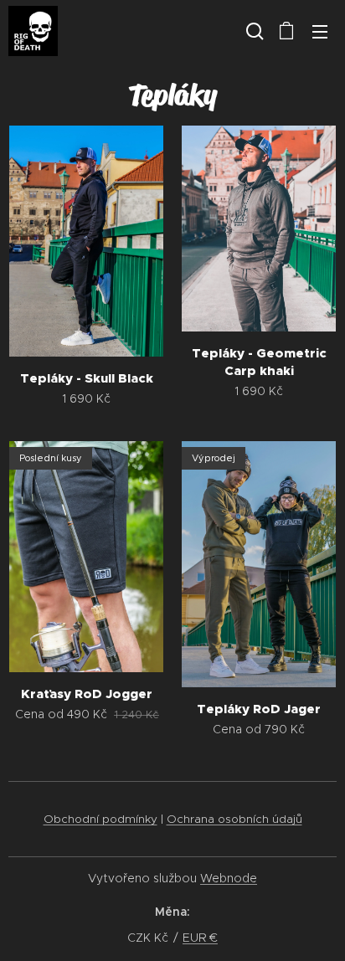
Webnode (228, 878)
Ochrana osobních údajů (234, 819)
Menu (320, 31)
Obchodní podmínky (100, 819)
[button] (253, 31)
